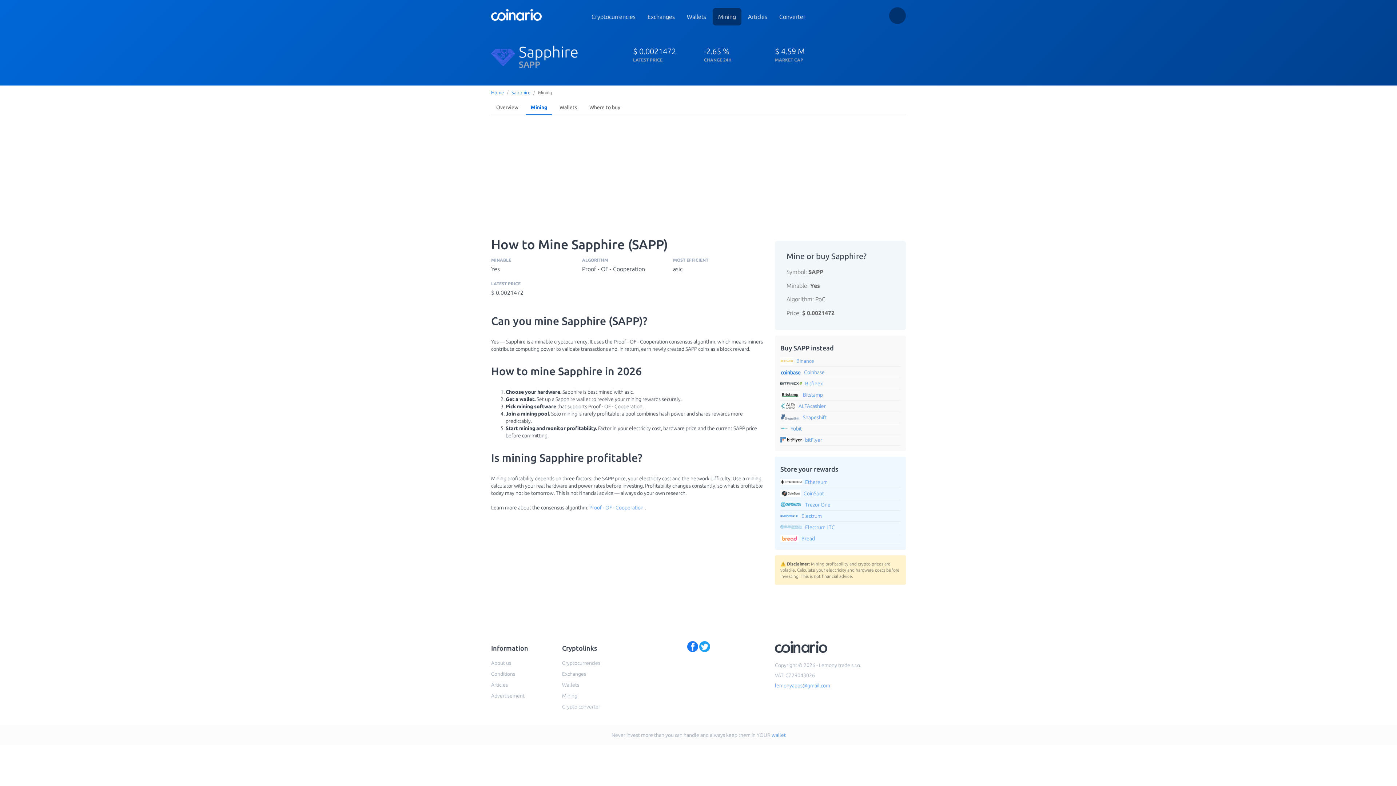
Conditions (503, 674)
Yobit (796, 429)
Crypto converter (581, 707)
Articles (757, 16)
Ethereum (816, 482)
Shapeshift (815, 417)
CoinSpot (814, 493)
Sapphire (521, 92)
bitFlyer (813, 440)
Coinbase (814, 372)
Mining (727, 16)
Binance (805, 361)
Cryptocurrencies (614, 16)
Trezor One (818, 505)
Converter (792, 16)
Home (497, 92)
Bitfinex (814, 383)
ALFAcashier (812, 406)
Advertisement (508, 696)
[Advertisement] (698, 172)
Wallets (696, 16)
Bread (808, 538)
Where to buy (604, 107)
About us (501, 663)
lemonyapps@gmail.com (802, 685)
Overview (507, 107)
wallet (779, 735)
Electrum (811, 516)
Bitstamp (813, 395)
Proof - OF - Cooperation (616, 508)
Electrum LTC (820, 527)
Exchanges (661, 16)
